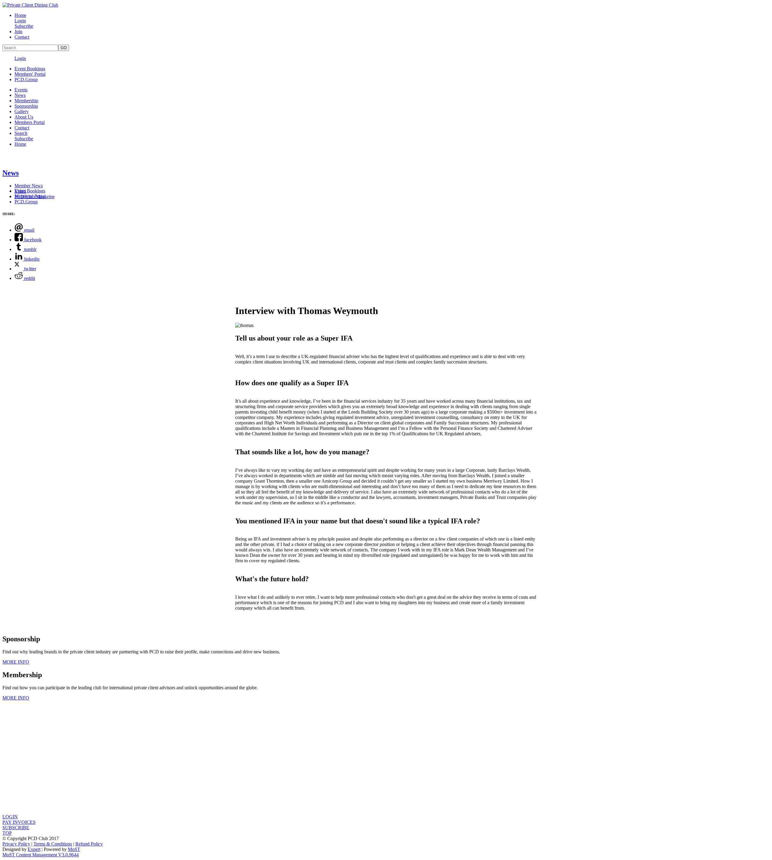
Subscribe (23, 26)
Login (20, 20)
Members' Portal (30, 74)
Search (20, 133)
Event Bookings (29, 68)
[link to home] (30, 5)
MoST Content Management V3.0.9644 (40, 854)
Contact (21, 37)
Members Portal (29, 122)
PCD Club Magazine (34, 196)
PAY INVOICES (19, 822)
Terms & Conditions (52, 843)
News (20, 95)
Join (18, 31)
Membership (26, 100)
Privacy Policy (16, 843)
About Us (23, 116)
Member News (28, 185)
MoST (74, 849)
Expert (34, 849)
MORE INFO (15, 662)
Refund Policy (89, 843)
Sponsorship (26, 106)
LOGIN (10, 816)
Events (20, 89)
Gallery (21, 111)
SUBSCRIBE (15, 827)
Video (20, 191)
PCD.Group (26, 79)
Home (20, 15)
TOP (7, 833)
